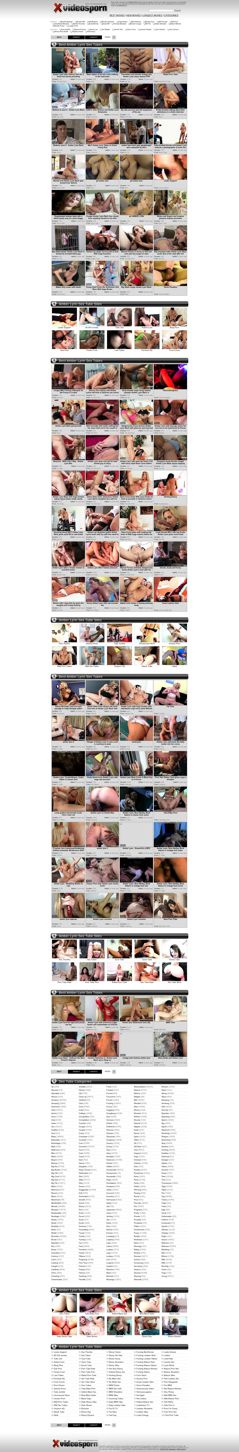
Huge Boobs (122, 22)
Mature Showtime (171, 1372)
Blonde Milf (80, 22)
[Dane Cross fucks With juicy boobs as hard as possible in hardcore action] (136, 495)
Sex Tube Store (174, 982)
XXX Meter (168, 1402)
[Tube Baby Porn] (170, 811)
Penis (136, 1180)
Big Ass (54, 1166)
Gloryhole (110, 1136)
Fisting (82, 1269)
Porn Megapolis (171, 1382)
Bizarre (54, 1193)
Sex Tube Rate (147, 982)
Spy (163, 1123)
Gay (108, 1116)
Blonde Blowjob (67, 22)
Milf (135, 1100)
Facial (81, 1233)
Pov (135, 1206)
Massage (110, 1279)
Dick (81, 1176)
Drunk (81, 1203)
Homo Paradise (143, 1385)
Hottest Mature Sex (144, 1402)
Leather (109, 1249)
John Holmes (160, 29)
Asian (53, 1123)
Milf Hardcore (136, 22)
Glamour (110, 1130)
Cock (81, 1107)
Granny (109, 1143)
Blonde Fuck (149, 22)
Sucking (164, 1150)
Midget (137, 1097)
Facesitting (83, 1229)
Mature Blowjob (160, 24)
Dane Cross (131, 29)
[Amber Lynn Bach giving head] (68, 424)
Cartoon (54, 1256)
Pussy (136, 1233)
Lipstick (109, 1266)
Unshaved (165, 1223)
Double (82, 1200)
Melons (137, 1093)
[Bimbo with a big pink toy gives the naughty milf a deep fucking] (68, 601)
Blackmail (55, 1200)
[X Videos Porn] (64, 17)
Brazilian (55, 1226)
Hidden (109, 1166)
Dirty (81, 1183)
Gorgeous (110, 1140)
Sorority (164, 1110)
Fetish (81, 1253)
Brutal (53, 1239)
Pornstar (137, 1203)
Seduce (137, 1269)
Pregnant (138, 1210)
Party (136, 1176)
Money (137, 1110)
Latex (108, 1243)
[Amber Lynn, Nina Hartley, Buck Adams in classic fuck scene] (136, 811)
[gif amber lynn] (102, 179)
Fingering (83, 1259)
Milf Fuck (174, 22)
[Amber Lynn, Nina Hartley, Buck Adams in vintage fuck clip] (136, 882)
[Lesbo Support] (170, 179)
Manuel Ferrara (80, 29)
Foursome (110, 1097)
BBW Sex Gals (115, 1388)
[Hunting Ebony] (170, 495)
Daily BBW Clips (116, 1402)
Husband (110, 1186)
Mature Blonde (175, 24)
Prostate (137, 1220)
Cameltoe (55, 1253)
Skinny (164, 1093)
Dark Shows (92, 1336)
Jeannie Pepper (145, 29)
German (110, 1120)
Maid (108, 1273)
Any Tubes (92, 959)
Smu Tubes (64, 1314)
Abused (54, 1090)
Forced (109, 1093)
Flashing (82, 1276)
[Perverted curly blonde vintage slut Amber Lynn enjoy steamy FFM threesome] (136, 72)
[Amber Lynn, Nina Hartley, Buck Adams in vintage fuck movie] (170, 882)
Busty (53, 1249)
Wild (163, 1263)
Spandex (165, 1113)
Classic (82, 1090)
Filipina (82, 1256)
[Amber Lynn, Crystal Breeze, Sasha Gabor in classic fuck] (68, 775)
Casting (54, 1263)
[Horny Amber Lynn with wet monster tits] (102, 601)
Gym (108, 1150)
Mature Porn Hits (171, 1369)
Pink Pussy (91, 32)
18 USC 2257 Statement (168, 1449)
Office (136, 1140)
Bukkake (55, 1243)
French (109, 1100)
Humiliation (111, 1183)
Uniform (164, 1220)
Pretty (136, 1213)
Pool (136, 1200)
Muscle (137, 1120)
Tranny (164, 1200)
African (54, 1097)
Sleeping (165, 1100)
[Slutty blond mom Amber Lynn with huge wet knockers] (102, 775)
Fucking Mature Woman (146, 1369)
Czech (81, 1156)
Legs (108, 1253)
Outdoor (137, 1163)
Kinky (108, 1223)
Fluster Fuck (91, 350)
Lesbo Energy (142, 1415)
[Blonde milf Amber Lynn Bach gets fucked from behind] (68, 179)
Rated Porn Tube (119, 982)
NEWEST (76, 37)
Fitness (82, 1273)
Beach (54, 1160)
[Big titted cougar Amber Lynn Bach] (136, 285)
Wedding (165, 1249)
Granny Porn (142, 1378)
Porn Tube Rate (64, 982)
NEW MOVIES (133, 15)
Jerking (109, 1216)
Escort (81, 1216)
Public (136, 1226)
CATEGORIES (171, 15)
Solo (163, 1107)
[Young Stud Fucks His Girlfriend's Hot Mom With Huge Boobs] (102, 285)
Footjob (109, 1090)
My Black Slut (115, 1378)
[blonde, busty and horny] (170, 566)
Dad (80, 1160)
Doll (80, 1193)
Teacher (164, 1170)
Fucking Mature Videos (146, 1365)
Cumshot (83, 1146)
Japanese (110, 1210)
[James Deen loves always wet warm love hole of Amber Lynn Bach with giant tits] (102, 704)
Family (82, 1236)
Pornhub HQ (146, 350)
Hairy (108, 1153)
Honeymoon (111, 1173)
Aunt (53, 1133)
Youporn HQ (119, 666)
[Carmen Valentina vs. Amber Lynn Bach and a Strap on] (102, 1056)
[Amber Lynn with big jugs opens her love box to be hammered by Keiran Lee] (170, 424)
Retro (136, 1243)
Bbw (53, 1153)
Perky (136, 1183)
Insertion (110, 1196)
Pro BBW (168, 1385)
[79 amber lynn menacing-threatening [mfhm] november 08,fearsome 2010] (68, 846)
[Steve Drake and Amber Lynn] (170, 1056)
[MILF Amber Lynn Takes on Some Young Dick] (102, 143)
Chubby (82, 1087)
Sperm (164, 1120)
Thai (163, 1180)
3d (52, 1087)
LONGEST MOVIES (152, 15)
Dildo (81, 1180)
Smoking (165, 1103)
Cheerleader (56, 1279)
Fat (80, 1243)
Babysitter (55, 1140)
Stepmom (165, 1130)
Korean (109, 1233)
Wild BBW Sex (170, 1395)
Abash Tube (147, 666)
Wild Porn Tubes (64, 666)
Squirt (164, 1126)
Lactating (110, 1236)
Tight (163, 1186)
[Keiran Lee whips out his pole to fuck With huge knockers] (102, 250)
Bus (53, 1246)
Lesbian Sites (142, 1412)
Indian (109, 1190)
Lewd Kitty (168, 1359)
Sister (163, 1090)
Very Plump (169, 1392)
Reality (137, 1236)
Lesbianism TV (142, 1405)
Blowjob (54, 1210)
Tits (162, 1193)
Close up (83, 1097)
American (55, 1107)
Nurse (136, 1133)
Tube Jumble (119, 643)
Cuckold (82, 1140)
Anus (53, 1116)
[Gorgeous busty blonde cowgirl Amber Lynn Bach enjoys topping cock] (170, 459)
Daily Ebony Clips (64, 1336)
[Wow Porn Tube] (170, 917)
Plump (136, 1196)
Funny (109, 1107)
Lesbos (167, 1355)
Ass (52, 1126)
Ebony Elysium (174, 1336)
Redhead (138, 1239)
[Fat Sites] (170, 704)
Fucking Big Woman (145, 1352)
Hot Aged (140, 1395)
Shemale (138, 1279)
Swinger (164, 1160)
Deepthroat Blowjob (61, 24)
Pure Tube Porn (92, 982)
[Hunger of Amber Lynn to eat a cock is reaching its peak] (102, 740)
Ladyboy (110, 1239)
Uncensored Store (147, 643)
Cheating (55, 1276)
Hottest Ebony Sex (117, 1372)
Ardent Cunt (147, 327)
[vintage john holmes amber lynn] (136, 1056)
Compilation (84, 1120)
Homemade (111, 1170)
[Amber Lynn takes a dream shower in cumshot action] (68, 566)
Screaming (138, 1263)
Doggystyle (84, 1190)
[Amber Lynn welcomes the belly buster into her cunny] (170, 740)
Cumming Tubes (116, 1398)
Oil (135, 1143)
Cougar (82, 1126)
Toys (163, 1196)
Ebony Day (147, 1336)
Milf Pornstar (162, 22)
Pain (136, 1166)
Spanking (165, 1116)
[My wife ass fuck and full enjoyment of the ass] (136, 108)
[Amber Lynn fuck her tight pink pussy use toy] (68, 1020)
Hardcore (110, 1160)
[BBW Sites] (170, 1020)
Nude (136, 1130)
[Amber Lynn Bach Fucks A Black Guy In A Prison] (136, 775)
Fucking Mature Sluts (145, 1362)
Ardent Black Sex (119, 1314)
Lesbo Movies (170, 1352)
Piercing (137, 1190)
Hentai (109, 1163)
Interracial (110, 1200)
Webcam (165, 1246)
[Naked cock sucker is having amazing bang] (136, 601)
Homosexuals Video (145, 1388)
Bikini (53, 1186)
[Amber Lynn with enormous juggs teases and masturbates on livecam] (102, 1020)
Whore (164, 1256)
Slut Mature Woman (172, 1388)
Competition (84, 1116)
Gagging (110, 1110)
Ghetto (109, 1123)
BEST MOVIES (117, 15)
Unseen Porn (174, 643)
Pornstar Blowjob (119, 24)
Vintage (164, 1233)
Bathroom (55, 1150)
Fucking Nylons (143, 1372)
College (82, 1113)
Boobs (54, 1220)
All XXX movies (91, 327)
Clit (80, 1093)
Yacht (163, 1269)
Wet (163, 1253)
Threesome (166, 1183)
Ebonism (119, 1336)
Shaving (137, 1276)
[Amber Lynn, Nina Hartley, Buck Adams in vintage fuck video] (170, 846)
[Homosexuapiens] (170, 388)
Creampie (83, 1136)
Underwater (166, 1216)
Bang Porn (174, 327)
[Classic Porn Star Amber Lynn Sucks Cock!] (102, 882)
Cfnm (53, 1273)
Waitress (165, 1243)
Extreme (82, 1226)
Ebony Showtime (116, 1362)
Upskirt (164, 1226)
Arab (53, 1120)
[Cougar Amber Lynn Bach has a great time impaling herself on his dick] (102, 214)
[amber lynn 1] (102, 846)
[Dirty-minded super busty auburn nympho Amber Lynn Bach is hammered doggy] (136, 388)
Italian (109, 1203)
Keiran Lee (93, 29)
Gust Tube (119, 959)
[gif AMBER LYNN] (136, 214)
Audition (54, 1130)
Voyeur (164, 1239)
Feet (81, 1246)
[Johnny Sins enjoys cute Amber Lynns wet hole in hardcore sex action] (102, 388)
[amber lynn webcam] (68, 917)
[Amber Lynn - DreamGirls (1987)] (136, 846)
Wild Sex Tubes (92, 666)
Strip (163, 1143)
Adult (174, 666)
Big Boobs (55, 1170)
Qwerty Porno (92, 643)
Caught (54, 1266)
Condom (82, 1123)
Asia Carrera (173, 29)
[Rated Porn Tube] (170, 72)
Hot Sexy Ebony (116, 1369)
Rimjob (137, 1253)
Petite (136, 1186)
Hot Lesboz (141, 1398)
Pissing (137, 1193)
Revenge (138, 1246)
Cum (81, 1143)
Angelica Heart (77, 32)
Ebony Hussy (114, 1359)
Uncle (163, 1213)
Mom (136, 1107)
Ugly (163, 1210)
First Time (83, 1263)
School (137, 1259)
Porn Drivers (64, 643)
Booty (53, 1223)
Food (108, 1087)
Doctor (82, 1186)
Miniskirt (137, 1103)
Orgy (136, 1156)
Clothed (82, 1100)
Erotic (81, 1213)
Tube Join (119, 327)
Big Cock (55, 1176)
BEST (59, 37)
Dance (82, 1163)
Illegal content (181, 1449)
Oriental (137, 1160)
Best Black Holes (147, 1314)
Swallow (164, 1153)
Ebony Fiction (115, 1352)
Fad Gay (112, 1415)
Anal (53, 1110)
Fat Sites (113, 1412)
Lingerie (109, 1263)
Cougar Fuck (73, 26)
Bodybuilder (56, 1213)
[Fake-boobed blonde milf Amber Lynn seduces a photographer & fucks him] (170, 143)
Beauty (54, 1163)
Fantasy (82, 1239)
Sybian (164, 1163)
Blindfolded (56, 1203)
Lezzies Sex (169, 1362)
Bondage (55, 1216)
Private (137, 1216)
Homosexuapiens (144, 1392)
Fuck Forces (174, 350)
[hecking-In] (136, 740)
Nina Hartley (65, 29)
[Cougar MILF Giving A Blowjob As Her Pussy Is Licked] (68, 388)
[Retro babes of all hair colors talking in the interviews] (102, 72)
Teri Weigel (106, 29)
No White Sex (115, 1382)
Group (109, 1146)
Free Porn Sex (170, 1412)
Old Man (137, 1146)
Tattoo (164, 1166)
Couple (82, 1130)
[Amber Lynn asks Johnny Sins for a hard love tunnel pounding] (68, 72)
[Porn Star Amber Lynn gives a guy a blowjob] (170, 775)
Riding (136, 1249)
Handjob (110, 1156)
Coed (81, 1110)
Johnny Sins (118, 29)
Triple (163, 1203)
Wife (163, 1259)
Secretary (138, 1266)
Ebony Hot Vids (115, 1355)
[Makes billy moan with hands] (68, 285)
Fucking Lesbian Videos (146, 1359)
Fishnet (82, 1266)
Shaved (137, 1273)
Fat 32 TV (113, 1408)
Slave (163, 1097)
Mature (137, 1090)
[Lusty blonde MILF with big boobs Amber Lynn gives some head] (170, 530)
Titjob (163, 1190)
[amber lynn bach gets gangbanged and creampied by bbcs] (136, 143)
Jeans (109, 1213)
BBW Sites (113, 1395)
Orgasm (137, 1153)
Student (164, 1146)
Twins (163, 1206)
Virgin (163, 1236)
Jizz (108, 1220)
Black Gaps (175, 1314)
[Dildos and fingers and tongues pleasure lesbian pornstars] (170, 214)
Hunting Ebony (115, 1375)
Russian (137, 1256)
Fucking (109, 1103)
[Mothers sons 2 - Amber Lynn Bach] (68, 143)
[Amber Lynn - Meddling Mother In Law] (68, 882)
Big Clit (54, 1173)
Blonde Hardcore (107, 22)
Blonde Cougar (135, 24)
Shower (164, 1087)
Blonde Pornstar (79, 24)
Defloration (83, 1173)
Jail (107, 1206)
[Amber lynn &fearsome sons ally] (136, 1020)
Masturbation (139, 1087)
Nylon (136, 1136)
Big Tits (54, 1183)
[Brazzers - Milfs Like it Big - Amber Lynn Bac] (68, 459)
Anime (54, 1113)
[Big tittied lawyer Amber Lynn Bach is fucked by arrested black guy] (68, 250)
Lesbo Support (64, 327)
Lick (108, 1259)
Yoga (163, 1273)
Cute (81, 1153)
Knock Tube (174, 959)
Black (53, 1196)
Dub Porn (64, 350)
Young (164, 1276)
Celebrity (55, 1269)
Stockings (165, 1133)
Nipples (137, 1126)
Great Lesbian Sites (145, 1382)
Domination (84, 1196)
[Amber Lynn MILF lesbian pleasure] (102, 566)
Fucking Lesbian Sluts (146, 1355)
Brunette (55, 1236)
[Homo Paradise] (170, 285)
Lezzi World (169, 1365)
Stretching (165, 1140)
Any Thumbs (64, 959)
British (54, 1233)
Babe (53, 1136)
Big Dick (54, 1180)
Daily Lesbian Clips (117, 1405)
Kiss (108, 1226)
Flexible (82, 1279)
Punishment (139, 1229)
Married (109, 1276)
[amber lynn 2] (68, 740)
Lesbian (109, 1256)
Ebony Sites (114, 1365)
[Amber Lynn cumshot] (102, 917)
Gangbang (111, 1113)
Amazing (55, 1103)
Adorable (55, 1093)
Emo (81, 1210)
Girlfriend (110, 1126)
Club (81, 1103)
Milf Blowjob (93, 22)
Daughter (83, 1166)
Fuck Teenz (141, 1375)
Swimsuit (165, 1156)
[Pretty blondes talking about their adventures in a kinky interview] (170, 108)
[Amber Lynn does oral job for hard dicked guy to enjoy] (102, 459)
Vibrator (164, 1229)
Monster (137, 1113)
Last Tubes (119, 350)
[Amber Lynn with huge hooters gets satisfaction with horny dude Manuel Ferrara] (136, 704)
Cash (53, 1259)
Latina (109, 1246)
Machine (110, 1269)
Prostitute (138, 1223)
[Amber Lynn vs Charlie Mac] (102, 811)
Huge (108, 1180)
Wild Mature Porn (171, 1398)
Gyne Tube (147, 959)
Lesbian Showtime (144, 1408)
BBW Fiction (114, 1385)
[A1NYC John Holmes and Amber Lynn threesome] (102, 108)
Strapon (164, 1136)
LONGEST (94, 37)
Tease (164, 1173)
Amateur (55, 1100)
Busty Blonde (94, 24)
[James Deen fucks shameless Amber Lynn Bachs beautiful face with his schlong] (102, 495)
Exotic (81, 1223)
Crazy (81, 1133)
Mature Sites (169, 1375)
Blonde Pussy (59, 26)
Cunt (81, 1150)
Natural (137, 1123)
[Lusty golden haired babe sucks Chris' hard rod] (68, 811)
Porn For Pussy (170, 1408)
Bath (53, 1146)
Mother (137, 1116)
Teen (163, 1176)
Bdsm (53, 1156)
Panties (137, 1170)
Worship (165, 1266)
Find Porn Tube (171, 1415)
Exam (81, 1220)
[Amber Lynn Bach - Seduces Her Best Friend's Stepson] (68, 1056)
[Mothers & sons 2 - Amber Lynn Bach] (68, 108)
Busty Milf (106, 24)
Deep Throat (84, 1170)
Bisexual (55, 1190)
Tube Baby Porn (92, 1314)
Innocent (110, 1193)
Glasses (109, 1133)
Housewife (110, 1176)
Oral (136, 1150)
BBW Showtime (115, 1392)
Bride (53, 1229)
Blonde (54, 1206)
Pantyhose (138, 1173)
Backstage (55, 1143)
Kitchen (109, 1229)
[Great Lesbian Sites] (170, 601)
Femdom (83, 1249)
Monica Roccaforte (61, 32)
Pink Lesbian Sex (171, 1378)
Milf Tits (148, 24)
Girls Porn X (169, 1405)
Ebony (81, 1206)
